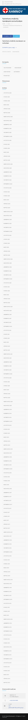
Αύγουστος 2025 (7, 140)
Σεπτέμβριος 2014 (8, 631)
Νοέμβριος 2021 (7, 318)
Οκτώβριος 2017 (7, 500)
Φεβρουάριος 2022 (8, 306)
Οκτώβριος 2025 (7, 132)
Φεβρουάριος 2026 (8, 116)
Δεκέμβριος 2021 (8, 314)
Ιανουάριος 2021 (8, 358)
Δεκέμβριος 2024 (8, 172)
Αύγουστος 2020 (7, 378)
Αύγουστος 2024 (7, 188)
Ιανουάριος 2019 (8, 453)
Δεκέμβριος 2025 (8, 124)
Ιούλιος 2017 (7, 512)
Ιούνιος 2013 (7, 670)
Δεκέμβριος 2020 (8, 362)
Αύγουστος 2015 (7, 603)
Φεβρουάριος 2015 (8, 619)
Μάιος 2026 (6, 104)
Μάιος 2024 (6, 199)
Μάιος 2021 (6, 342)
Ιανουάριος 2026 (8, 120)
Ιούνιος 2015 (7, 611)
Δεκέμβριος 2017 (8, 492)
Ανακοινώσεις (15, 51)
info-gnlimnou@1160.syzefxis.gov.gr (12, 4)
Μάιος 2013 (6, 674)
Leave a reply (11, 47)
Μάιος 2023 (6, 247)
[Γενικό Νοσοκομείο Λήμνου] (12, 10)
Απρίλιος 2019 (7, 441)
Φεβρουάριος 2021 (8, 354)
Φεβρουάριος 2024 (8, 211)
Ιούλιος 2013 (7, 666)
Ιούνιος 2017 (7, 516)
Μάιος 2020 (6, 389)
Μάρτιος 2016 (7, 575)
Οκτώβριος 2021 (7, 322)
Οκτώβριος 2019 (7, 417)
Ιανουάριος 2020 (8, 405)
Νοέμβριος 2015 (7, 591)
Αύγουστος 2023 (7, 235)
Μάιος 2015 (6, 615)
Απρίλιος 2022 (7, 298)
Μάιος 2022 (6, 294)
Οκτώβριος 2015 (7, 595)
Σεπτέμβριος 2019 (8, 421)
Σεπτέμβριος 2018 (8, 469)
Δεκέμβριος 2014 (8, 623)
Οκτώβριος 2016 (7, 548)
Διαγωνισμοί (17, 71)
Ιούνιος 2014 (7, 643)
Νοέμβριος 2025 (7, 128)
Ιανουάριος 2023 (8, 263)
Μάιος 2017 (6, 520)
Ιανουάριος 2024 (8, 215)
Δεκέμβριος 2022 (8, 267)
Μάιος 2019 (6, 437)
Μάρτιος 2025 (7, 160)
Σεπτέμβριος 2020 (8, 374)
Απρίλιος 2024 (7, 203)
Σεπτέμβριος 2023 (8, 231)
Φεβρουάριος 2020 (8, 401)
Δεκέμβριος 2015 (8, 587)
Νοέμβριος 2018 (7, 461)
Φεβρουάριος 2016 (8, 579)
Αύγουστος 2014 (7, 635)
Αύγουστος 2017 (7, 508)
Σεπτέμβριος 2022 (8, 279)
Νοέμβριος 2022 (7, 271)
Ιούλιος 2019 (7, 429)
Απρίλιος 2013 (7, 678)
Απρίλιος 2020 (7, 393)
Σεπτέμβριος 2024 (8, 184)
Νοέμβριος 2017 (7, 496)
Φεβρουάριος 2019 (8, 449)
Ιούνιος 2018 (7, 480)
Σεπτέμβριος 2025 (8, 136)
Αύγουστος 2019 (7, 425)
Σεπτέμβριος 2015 (8, 599)
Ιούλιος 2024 (7, 192)
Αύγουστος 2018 (7, 472)
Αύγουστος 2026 (7, 93)
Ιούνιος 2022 (7, 290)
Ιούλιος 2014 (7, 639)
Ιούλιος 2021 (7, 334)
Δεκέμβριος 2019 (8, 409)
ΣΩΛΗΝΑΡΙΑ (5, 47)
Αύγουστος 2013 (7, 662)
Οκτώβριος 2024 (7, 180)
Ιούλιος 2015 (7, 607)
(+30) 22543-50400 (8, 1)
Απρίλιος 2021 (7, 346)
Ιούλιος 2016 (7, 560)
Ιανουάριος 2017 (8, 536)
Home (3, 24)
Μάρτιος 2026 (7, 112)
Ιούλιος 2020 (7, 381)
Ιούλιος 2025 (7, 144)
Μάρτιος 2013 (7, 682)
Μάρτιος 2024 (7, 207)
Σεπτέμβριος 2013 (8, 658)
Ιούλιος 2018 (7, 476)
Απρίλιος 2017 (7, 524)
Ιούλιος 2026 (7, 97)
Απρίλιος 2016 (7, 571)
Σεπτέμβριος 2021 (8, 326)
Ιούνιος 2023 (7, 243)
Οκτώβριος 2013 (7, 655)
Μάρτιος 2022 (7, 302)
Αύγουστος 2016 (7, 556)
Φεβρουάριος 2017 (8, 532)
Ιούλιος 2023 (7, 239)
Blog (9, 24)
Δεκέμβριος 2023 (8, 219)
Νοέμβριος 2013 (7, 651)
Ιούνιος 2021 (7, 338)
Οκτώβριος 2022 (7, 275)
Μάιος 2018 (6, 484)
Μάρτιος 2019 (7, 445)
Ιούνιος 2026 (7, 100)
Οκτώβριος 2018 (7, 465)
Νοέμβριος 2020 (7, 366)
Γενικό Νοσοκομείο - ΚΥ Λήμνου (13, 716)
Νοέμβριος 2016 (7, 544)
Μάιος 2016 (6, 567)
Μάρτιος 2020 (7, 397)
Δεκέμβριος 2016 (8, 540)
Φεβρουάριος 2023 (8, 259)
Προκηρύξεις (7, 75)
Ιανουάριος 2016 (8, 583)
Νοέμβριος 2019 (7, 413)
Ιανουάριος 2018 (8, 488)
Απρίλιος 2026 (7, 108)
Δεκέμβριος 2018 (8, 457)
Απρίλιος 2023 (7, 251)
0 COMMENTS (16, 36)
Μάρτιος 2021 (7, 350)
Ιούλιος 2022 (7, 286)
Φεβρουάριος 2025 (8, 164)
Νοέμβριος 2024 (7, 176)
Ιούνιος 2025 (7, 148)
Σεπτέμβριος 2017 (8, 504)
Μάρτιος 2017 (7, 528)
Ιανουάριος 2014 (8, 647)
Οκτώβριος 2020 (7, 370)
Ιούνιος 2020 (7, 385)
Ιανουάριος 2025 (8, 168)
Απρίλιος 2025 (7, 156)
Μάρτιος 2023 (7, 255)
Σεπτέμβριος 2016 (8, 552)
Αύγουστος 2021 (7, 330)
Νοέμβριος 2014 (7, 627)
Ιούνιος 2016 (7, 564)
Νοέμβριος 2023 (7, 223)
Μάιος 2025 (6, 152)
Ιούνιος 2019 (7, 433)
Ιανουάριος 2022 (8, 310)
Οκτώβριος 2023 (7, 227)
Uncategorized (7, 67)
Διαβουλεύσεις (7, 71)
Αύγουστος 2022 (7, 283)
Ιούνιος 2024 (7, 195)
